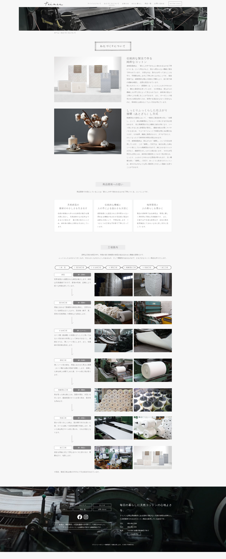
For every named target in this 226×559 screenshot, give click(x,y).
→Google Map (134, 534)
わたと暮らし (137, 3)
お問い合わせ (159, 3)
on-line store (175, 3)
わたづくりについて (111, 3)
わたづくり (82, 505)
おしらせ (102, 505)
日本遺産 (78, 524)
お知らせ (125, 3)
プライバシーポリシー (98, 544)
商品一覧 (148, 3)
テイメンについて (94, 3)
